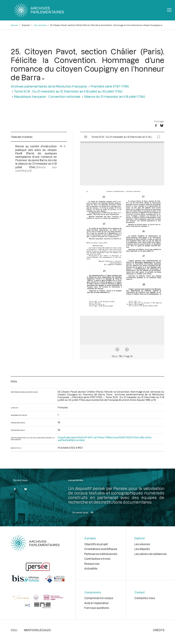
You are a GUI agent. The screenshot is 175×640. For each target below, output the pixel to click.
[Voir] (43, 77)
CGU (14, 630)
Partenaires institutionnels (100, 553)
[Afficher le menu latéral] (85, 137)
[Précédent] (117, 349)
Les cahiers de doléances (150, 553)
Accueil (14, 25)
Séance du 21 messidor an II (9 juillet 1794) (114, 96)
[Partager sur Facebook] (156, 125)
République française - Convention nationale (47, 96)
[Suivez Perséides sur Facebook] (15, 489)
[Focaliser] (64, 146)
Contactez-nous (144, 598)
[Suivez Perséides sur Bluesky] (26, 489)
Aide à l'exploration (96, 603)
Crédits (158, 630)
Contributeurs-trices (97, 558)
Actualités (90, 568)
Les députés (142, 548)
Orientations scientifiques (100, 548)
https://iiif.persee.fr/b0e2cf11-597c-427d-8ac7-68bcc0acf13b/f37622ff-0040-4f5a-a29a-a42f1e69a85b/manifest (105, 439)
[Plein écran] (158, 137)
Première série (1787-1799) (110, 86)
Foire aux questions (96, 607)
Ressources (91, 563)
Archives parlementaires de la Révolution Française (49, 86)
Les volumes (40, 25)
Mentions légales (37, 630)
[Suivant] (127, 349)
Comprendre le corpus (98, 598)
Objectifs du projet (96, 544)
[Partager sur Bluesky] (161, 125)
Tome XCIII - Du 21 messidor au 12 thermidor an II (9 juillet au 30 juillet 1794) (68, 91)
